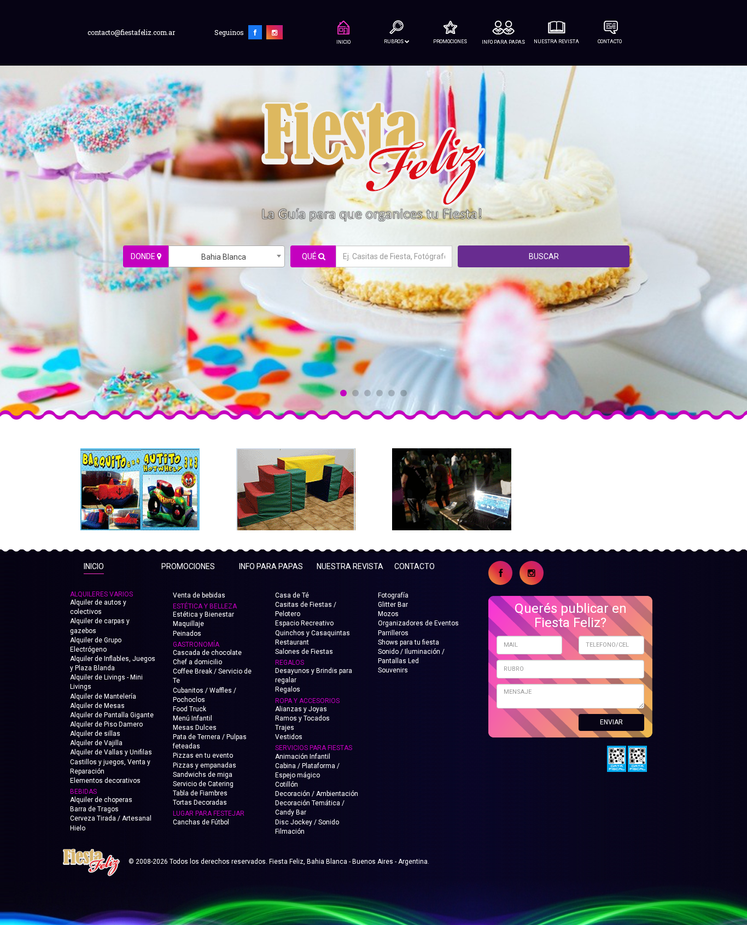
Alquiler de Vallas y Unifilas (111, 752)
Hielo (77, 828)
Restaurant (292, 642)
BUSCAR (544, 256)
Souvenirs (393, 670)
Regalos (287, 689)
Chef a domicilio (197, 662)
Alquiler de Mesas (97, 706)
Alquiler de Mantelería (103, 696)
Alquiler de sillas (95, 733)
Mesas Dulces (195, 727)
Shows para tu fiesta (408, 642)
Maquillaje (188, 624)
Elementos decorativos (105, 781)
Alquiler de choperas (101, 800)
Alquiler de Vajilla (96, 743)
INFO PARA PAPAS (503, 42)
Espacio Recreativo (304, 623)
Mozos (388, 614)
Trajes (284, 727)
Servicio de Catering (203, 784)
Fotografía (393, 595)
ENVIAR (611, 722)
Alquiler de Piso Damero (106, 724)
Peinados (187, 633)
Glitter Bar (393, 604)
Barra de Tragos (94, 809)
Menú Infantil (192, 718)
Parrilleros (393, 633)
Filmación (290, 831)
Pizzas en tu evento (203, 755)
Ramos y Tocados (302, 718)
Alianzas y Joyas (301, 709)
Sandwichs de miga (202, 774)
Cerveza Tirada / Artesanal (110, 818)
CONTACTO (610, 41)
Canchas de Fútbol (201, 822)
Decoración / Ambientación (316, 794)
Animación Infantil (302, 756)
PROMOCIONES (450, 41)
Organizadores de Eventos (418, 623)
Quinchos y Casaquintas (312, 633)
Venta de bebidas (199, 595)
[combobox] (226, 256)
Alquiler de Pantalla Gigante (112, 715)
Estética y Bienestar (203, 614)
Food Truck (189, 709)
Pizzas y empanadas (204, 765)
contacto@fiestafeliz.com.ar (131, 32)
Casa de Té (292, 595)
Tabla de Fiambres (200, 793)
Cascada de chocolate (207, 653)
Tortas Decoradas (200, 802)
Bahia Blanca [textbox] (223, 257)
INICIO (343, 42)
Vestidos (288, 737)
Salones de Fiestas (304, 651)
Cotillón (286, 784)
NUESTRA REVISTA (556, 41)
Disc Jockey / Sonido (307, 822)
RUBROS (394, 41)
